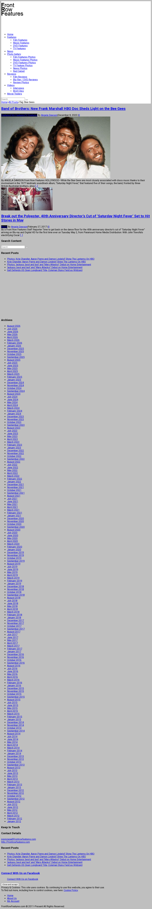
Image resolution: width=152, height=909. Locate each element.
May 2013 (12, 776)
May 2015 (12, 708)
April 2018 (12, 609)
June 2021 (12, 501)
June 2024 (12, 399)
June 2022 (12, 467)
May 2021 (12, 504)
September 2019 (16, 561)
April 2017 (12, 643)
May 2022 (12, 470)
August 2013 (13, 767)
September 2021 (16, 493)
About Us (12, 898)
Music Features (21, 42)
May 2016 (12, 674)
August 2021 (13, 495)
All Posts (13, 102)
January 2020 (14, 549)
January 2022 (14, 481)
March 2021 (13, 510)
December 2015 (15, 688)
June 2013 (12, 773)
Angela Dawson (49, 115)
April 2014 (12, 745)
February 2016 (14, 682)
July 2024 (12, 396)
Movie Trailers (14, 93)
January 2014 (14, 753)
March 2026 (13, 340)
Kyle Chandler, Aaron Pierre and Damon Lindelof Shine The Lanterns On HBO (46, 261)
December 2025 (15, 348)
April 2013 (12, 779)
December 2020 (15, 518)
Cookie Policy (71, 890)
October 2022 (14, 456)
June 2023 (12, 433)
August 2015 (13, 699)
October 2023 (14, 422)
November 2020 (15, 521)
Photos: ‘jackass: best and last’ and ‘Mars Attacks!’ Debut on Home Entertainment (49, 264)
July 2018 (12, 600)
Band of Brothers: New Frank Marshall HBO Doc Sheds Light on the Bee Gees (63, 109)
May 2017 (12, 640)
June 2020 (12, 535)
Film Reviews (20, 76)
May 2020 (12, 538)
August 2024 (13, 394)
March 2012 (13, 815)
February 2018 (14, 614)
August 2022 (13, 461)
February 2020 (14, 546)
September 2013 (16, 764)
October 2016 (14, 660)
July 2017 (12, 634)
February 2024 (14, 410)
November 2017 (15, 623)
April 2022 (12, 473)
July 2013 (12, 770)
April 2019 (12, 575)
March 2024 (13, 408)
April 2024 (12, 405)
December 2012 (15, 790)
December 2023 (15, 416)
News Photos (20, 68)
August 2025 (13, 360)
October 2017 (14, 626)
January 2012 (14, 821)
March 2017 (13, 645)
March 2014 (13, 747)
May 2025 (12, 368)
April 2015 (12, 711)
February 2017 (14, 648)
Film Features (20, 40)
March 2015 (13, 713)
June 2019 (12, 569)
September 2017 (16, 629)
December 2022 (15, 450)
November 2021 (15, 487)
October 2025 (14, 354)
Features (11, 37)
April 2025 (12, 371)
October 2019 (14, 558)
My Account (13, 901)
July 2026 (12, 328)
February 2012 (14, 818)
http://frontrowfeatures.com (15, 842)
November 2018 (15, 589)
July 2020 (12, 532)
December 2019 (15, 552)
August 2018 (13, 597)
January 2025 (14, 379)
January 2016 (14, 685)
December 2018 (15, 586)
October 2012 (14, 796)
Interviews (18, 88)
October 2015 (14, 694)
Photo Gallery (14, 54)
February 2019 (14, 580)
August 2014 (13, 733)
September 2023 (16, 425)
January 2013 (14, 787)
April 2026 (12, 337)
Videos (11, 85)
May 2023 (12, 436)
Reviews (11, 74)
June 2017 (12, 637)
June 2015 (12, 705)
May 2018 (12, 606)
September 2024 (16, 391)
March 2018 (13, 612)
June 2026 (12, 331)
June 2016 (12, 671)
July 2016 (12, 668)
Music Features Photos (25, 59)
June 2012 (12, 807)
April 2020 (12, 541)
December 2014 (15, 722)
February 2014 (14, 750)
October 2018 (14, 592)
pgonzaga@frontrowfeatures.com (18, 839)
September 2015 (16, 696)
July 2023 (12, 430)
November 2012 (15, 793)
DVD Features (20, 45)
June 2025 (12, 365)
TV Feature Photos (23, 65)
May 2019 (12, 572)
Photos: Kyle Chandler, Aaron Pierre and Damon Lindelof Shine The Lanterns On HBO (50, 259)
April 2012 (12, 813)
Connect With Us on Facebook (20, 873)
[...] (36, 186)
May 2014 (12, 742)
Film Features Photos (24, 57)
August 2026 (13, 326)
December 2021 (15, 484)
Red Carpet (19, 71)
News (10, 51)
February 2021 (14, 512)
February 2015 (14, 716)
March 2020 (13, 544)
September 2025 (16, 357)
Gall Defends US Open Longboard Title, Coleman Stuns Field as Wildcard (44, 270)
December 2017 (15, 620)
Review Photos (21, 82)
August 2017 (13, 631)
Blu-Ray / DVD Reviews (25, 79)
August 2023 (13, 427)
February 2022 (14, 478)
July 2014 (12, 736)
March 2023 (13, 442)
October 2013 (14, 762)
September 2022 (16, 459)
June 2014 (12, 739)
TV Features (19, 48)
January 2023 (14, 447)
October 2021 (14, 490)
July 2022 (12, 464)
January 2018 (14, 617)
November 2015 (15, 691)
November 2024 (15, 385)
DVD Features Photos (24, 62)
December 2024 (15, 382)
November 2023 (15, 419)
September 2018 (16, 595)
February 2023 (14, 444)
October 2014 (14, 728)
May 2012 (12, 810)
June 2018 (12, 603)
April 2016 (12, 677)
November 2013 (15, 759)
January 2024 (14, 413)
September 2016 (16, 662)
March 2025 (13, 374)
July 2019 (12, 566)
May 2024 (12, 402)
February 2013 (14, 784)
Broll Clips (18, 91)
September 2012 (16, 798)
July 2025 (12, 362)
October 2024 (14, 388)
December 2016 (15, 654)
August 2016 (13, 665)
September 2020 (16, 527)
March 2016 (13, 679)
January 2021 (14, 515)
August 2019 (13, 563)
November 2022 (15, 453)
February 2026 (14, 343)
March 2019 (13, 578)
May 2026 (12, 334)
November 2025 (15, 351)
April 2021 (12, 507)
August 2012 (13, 801)
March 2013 (13, 781)
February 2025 (14, 377)
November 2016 (15, 657)
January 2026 (14, 345)
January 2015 (14, 719)
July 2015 (12, 702)
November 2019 (15, 555)
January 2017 (14, 651)
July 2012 (12, 804)
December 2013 (15, 756)
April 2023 (12, 439)
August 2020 (13, 529)
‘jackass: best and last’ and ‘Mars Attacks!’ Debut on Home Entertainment (44, 267)
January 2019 (14, 583)
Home (10, 34)
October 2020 (14, 524)
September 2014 (16, 730)
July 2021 (12, 498)
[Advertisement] (55, 23)
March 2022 (13, 476)
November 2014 (15, 725)
